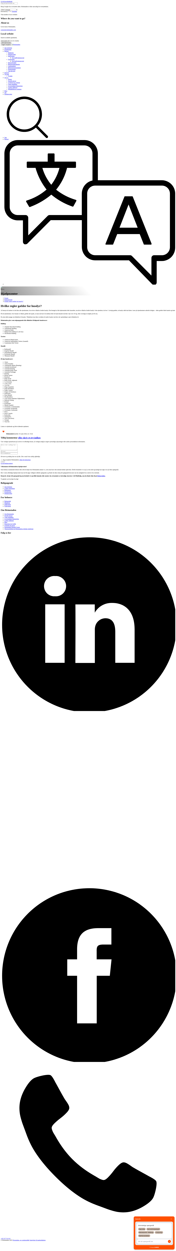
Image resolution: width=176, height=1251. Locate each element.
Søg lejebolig (8, 48)
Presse (10, 79)
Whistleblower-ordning (14, 89)
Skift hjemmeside (6, 42)
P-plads (10, 76)
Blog (5, 91)
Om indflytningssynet (18, 58)
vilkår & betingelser (25, 460)
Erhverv (6, 72)
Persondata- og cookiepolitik (21, 1240)
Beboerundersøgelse (14, 64)
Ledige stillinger (12, 87)
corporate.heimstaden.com (8, 30)
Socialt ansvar (12, 81)
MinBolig (11, 53)
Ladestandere (12, 66)
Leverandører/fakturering (15, 86)
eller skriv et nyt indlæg (29, 438)
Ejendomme (7, 49)
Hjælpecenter (12, 54)
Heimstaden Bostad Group (12, 527)
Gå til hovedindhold (6, 1)
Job (5, 92)
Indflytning (11, 56)
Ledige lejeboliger (9, 488)
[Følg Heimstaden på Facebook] (88, 1061)
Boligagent (7, 490)
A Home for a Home (14, 82)
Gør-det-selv (11, 71)
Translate (14, 11)
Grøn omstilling (12, 84)
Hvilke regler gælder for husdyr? (13, 301)
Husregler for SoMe (10, 524)
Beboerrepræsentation (14, 68)
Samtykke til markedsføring (38, 1240)
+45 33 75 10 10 (5, 1238)
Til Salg (6, 74)
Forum (6, 298)
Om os (6, 77)
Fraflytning (11, 59)
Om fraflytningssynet (18, 61)
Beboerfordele (12, 63)
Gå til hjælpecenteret (7, 463)
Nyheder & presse (9, 525)
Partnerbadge (12, 69)
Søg (5, 137)
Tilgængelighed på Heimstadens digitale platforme (18, 529)
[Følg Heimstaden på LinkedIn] (88, 710)
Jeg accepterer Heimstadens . (17, 460)
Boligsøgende (8, 300)
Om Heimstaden (9, 514)
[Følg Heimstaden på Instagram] (88, 886)
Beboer (6, 51)
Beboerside (7, 501)
